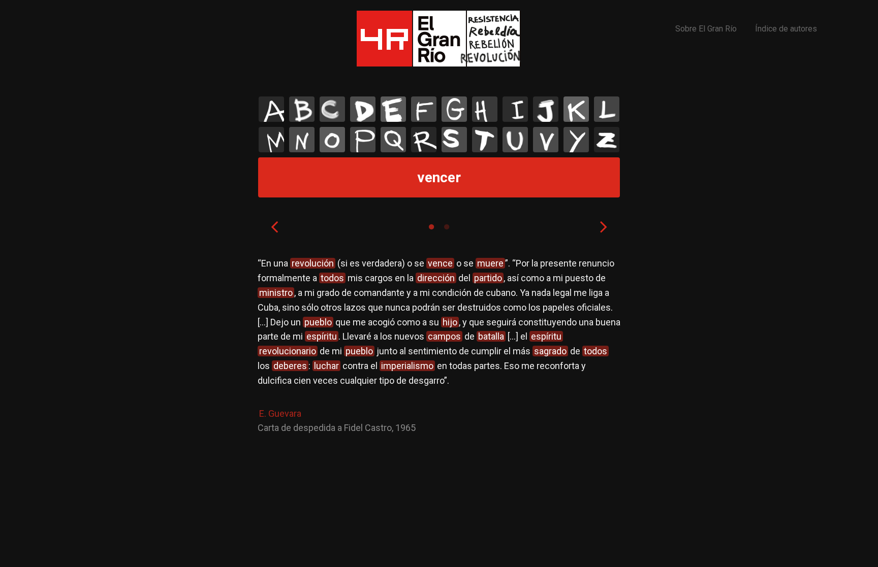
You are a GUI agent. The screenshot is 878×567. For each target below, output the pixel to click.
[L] (606, 109)
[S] (454, 139)
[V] (545, 139)
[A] (271, 109)
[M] (271, 139)
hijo (450, 322)
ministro (276, 292)
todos (332, 278)
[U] (515, 139)
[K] (576, 109)
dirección (436, 278)
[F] (423, 109)
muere (490, 263)
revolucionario (287, 351)
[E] (393, 109)
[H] (484, 109)
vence (440, 263)
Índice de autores (786, 29)
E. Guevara (280, 413)
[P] (362, 139)
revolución (313, 263)
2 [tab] (447, 227)
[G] (454, 109)
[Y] (576, 139)
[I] (515, 109)
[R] (423, 139)
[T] (484, 139)
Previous (274, 226)
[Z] (606, 139)
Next (603, 226)
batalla (491, 336)
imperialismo (407, 365)
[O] (332, 139)
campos (444, 336)
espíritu (321, 336)
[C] (332, 109)
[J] (545, 109)
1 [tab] (431, 227)
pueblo (318, 322)
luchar (326, 365)
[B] (302, 109)
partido (488, 278)
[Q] (393, 139)
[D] (362, 109)
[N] (302, 139)
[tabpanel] (439, 346)
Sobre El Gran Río (706, 29)
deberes (290, 365)
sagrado (550, 351)
